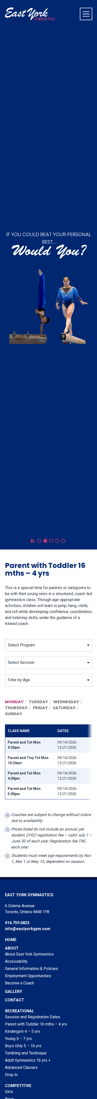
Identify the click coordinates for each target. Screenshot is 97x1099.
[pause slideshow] (32, 541)
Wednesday (66, 702)
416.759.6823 (17, 922)
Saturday (64, 708)
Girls (9, 1091)
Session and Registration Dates (32, 1017)
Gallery (13, 991)
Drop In (11, 1074)
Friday (40, 708)
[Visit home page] (30, 13)
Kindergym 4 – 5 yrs (22, 1031)
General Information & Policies (31, 968)
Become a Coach (19, 983)
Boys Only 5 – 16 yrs (23, 1045)
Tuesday (38, 702)
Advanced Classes (21, 1067)
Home (10, 939)
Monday (14, 702)
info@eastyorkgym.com (27, 928)
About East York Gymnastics (29, 954)
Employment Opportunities (28, 975)
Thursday (16, 708)
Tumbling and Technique (26, 1053)
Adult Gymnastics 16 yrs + (27, 1060)
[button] (39, 541)
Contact (14, 1000)
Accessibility (16, 961)
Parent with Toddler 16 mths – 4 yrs (36, 1024)
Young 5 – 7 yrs (18, 1038)
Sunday (13, 714)
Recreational (19, 1011)
